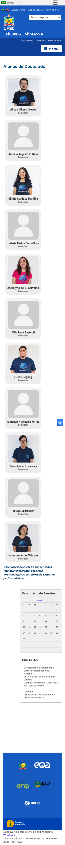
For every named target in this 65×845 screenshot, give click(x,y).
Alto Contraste (36, 10)
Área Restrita (27, 40)
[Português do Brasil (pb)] (3, 10)
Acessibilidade (18, 10)
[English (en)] (7, 10)
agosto (40, 600)
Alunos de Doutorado (24, 66)
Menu (53, 48)
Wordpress (9, 835)
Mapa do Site (52, 10)
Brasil (10, 2)
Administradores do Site (49, 40)
